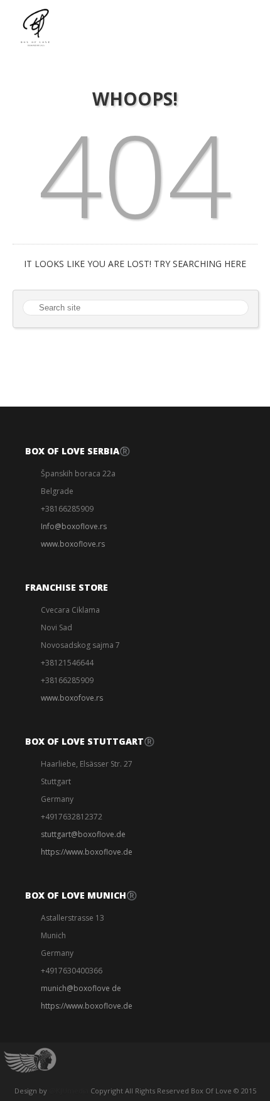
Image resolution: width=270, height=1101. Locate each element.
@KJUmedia (69, 1090)
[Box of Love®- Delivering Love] (34, 27)
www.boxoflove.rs (73, 544)
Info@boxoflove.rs (74, 526)
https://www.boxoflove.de (86, 851)
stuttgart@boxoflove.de (83, 834)
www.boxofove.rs (72, 698)
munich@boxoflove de (81, 988)
